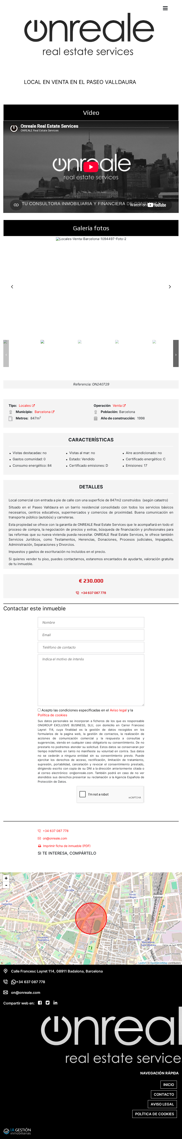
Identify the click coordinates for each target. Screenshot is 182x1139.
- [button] (6, 885)
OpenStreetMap (158, 962)
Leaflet (142, 962)
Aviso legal (118, 710)
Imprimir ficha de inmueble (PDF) (67, 846)
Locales (25, 405)
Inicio (168, 1084)
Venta (118, 405)
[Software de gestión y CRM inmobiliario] (17, 1131)
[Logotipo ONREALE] (86, 37)
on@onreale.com (55, 838)
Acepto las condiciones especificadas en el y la (85, 712)
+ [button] (6, 878)
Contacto (164, 1094)
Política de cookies (52, 715)
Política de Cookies (154, 1114)
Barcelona (43, 412)
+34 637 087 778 (93, 593)
